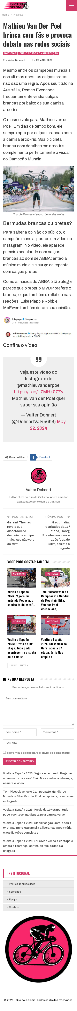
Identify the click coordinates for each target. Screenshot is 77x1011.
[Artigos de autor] (38, 475)
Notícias (10, 53)
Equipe (13, 899)
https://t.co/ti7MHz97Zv (38, 391)
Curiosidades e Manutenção (39, 53)
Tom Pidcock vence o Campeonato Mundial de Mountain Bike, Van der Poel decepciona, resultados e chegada (38, 796)
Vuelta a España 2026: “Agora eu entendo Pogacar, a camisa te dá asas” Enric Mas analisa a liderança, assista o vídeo (38, 778)
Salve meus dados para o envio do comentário (38, 752)
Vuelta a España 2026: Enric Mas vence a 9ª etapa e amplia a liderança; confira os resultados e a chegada (38, 846)
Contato (14, 907)
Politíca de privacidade (22, 884)
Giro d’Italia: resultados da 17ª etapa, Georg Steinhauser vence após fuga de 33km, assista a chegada (56, 535)
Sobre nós (15, 892)
